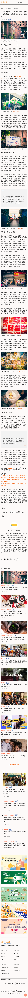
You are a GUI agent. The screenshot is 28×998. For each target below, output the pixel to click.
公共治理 (16, 8)
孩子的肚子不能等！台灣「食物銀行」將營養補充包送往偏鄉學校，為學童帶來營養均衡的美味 (15, 846)
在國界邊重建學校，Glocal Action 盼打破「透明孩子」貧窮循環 (13, 757)
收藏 (15, 40)
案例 (13, 609)
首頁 (2, 8)
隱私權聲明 (14, 990)
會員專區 (20, 2)
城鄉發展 (10, 8)
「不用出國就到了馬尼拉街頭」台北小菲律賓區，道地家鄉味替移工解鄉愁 (14, 589)
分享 (2, 40)
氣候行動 (9, 609)
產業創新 (3, 730)
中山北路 (4, 512)
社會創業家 (9, 635)
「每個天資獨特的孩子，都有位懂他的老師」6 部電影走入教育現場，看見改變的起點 (14, 791)
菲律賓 (12, 512)
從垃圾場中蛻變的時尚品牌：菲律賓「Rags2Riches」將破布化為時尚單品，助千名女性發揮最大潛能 (13, 613)
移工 (3, 516)
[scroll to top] (25, 995)
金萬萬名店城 (20, 512)
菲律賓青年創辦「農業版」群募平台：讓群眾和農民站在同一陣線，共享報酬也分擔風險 (14, 638)
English (3, 959)
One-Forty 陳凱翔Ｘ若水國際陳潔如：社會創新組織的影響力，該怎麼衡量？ (13, 733)
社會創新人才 (4, 970)
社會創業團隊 (4, 967)
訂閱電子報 (17, 970)
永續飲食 (3, 635)
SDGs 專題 (17, 956)
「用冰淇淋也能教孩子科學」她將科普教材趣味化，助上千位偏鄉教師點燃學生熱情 (14, 662)
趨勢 (9, 19)
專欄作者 (3, 956)
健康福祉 (6, 801)
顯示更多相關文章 (14, 765)
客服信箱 (16, 967)
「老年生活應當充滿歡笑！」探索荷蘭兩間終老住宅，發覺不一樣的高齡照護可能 (15, 805)
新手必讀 (16, 954)
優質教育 (3, 659)
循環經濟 (12, 815)
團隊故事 (3, 954)
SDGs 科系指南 (5, 973)
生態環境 (3, 609)
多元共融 (3, 682)
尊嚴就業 (9, 730)
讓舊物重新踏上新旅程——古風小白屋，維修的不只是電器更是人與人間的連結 (15, 819)
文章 (5, 8)
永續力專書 (17, 959)
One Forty (16, 111)
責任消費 (6, 829)
